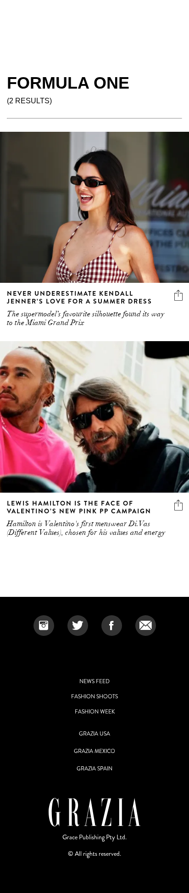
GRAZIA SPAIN (94, 768)
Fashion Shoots (94, 696)
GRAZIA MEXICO (94, 751)
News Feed (94, 681)
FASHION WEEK (95, 712)
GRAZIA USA (94, 734)
